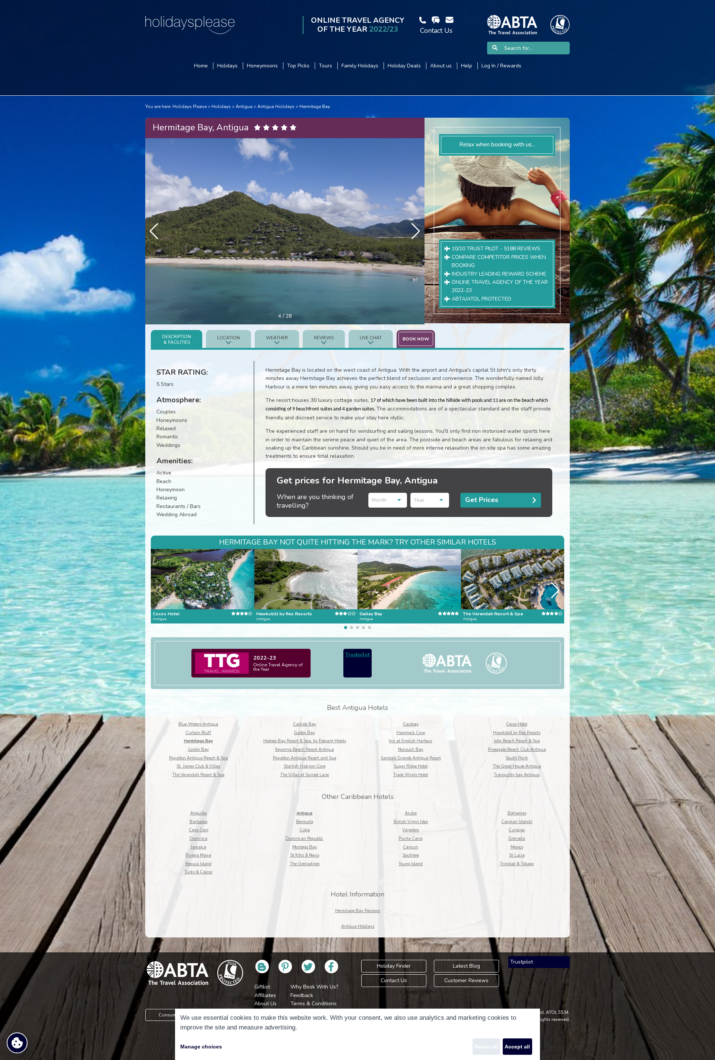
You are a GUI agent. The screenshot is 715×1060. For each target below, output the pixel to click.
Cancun (410, 847)
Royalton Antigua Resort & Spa (198, 758)
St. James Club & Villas (198, 766)
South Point (517, 758)
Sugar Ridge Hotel (411, 766)
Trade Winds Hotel (410, 775)
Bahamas (517, 813)
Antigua (244, 107)
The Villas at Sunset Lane (304, 775)
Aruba (411, 813)
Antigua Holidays (276, 107)
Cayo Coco (198, 830)
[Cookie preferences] (17, 1042)
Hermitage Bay (314, 107)
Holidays (221, 107)
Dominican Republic (304, 838)
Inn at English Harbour (410, 741)
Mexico (517, 847)
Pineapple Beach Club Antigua (517, 749)
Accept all (517, 1047)
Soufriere (411, 855)
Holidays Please (189, 107)
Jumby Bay (198, 749)
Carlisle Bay (304, 724)
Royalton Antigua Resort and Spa (304, 758)
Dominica (198, 838)
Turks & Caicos (198, 872)
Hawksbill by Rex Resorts (516, 733)
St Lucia (517, 855)
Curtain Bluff (198, 733)
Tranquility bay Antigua (517, 775)
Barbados (198, 822)
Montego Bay (304, 847)
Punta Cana (411, 838)
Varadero (410, 830)
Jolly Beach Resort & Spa (517, 741)
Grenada (516, 838)
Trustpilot (357, 654)
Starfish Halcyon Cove (304, 766)
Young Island (410, 864)
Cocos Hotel (516, 724)
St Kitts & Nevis (304, 855)
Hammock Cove (410, 733)
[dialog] (357, 1034)
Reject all (486, 1047)
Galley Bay (304, 733)
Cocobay (411, 724)
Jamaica (198, 847)
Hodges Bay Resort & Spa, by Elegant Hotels (304, 741)
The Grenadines (305, 864)
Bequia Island (198, 864)
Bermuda (304, 822)
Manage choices (201, 1047)
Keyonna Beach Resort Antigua (304, 749)
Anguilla (198, 813)
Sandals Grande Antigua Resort (411, 758)
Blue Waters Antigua (198, 724)
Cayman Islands (516, 822)
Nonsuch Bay (410, 749)
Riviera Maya (198, 855)
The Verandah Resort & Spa (198, 775)
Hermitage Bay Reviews (357, 911)
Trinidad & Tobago (517, 864)
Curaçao (517, 830)
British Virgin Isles (411, 822)
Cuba (304, 830)
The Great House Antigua (517, 766)
